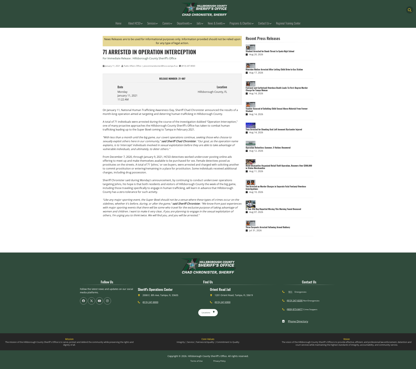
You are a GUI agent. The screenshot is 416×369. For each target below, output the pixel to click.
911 (290, 291)
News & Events (215, 23)
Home (118, 23)
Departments (183, 23)
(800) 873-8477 (295, 309)
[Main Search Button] (409, 9)
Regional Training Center (288, 23)
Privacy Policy (219, 361)
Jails (199, 23)
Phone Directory (298, 321)
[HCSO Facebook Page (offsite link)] (83, 300)
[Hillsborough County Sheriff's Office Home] (208, 266)
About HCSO (134, 23)
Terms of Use (196, 361)
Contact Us (263, 23)
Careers (166, 23)
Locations (206, 312)
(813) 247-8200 (295, 300)
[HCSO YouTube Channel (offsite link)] (99, 300)
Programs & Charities (240, 23)
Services (151, 23)
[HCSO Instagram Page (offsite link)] (107, 300)
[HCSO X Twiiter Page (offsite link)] (91, 300)
